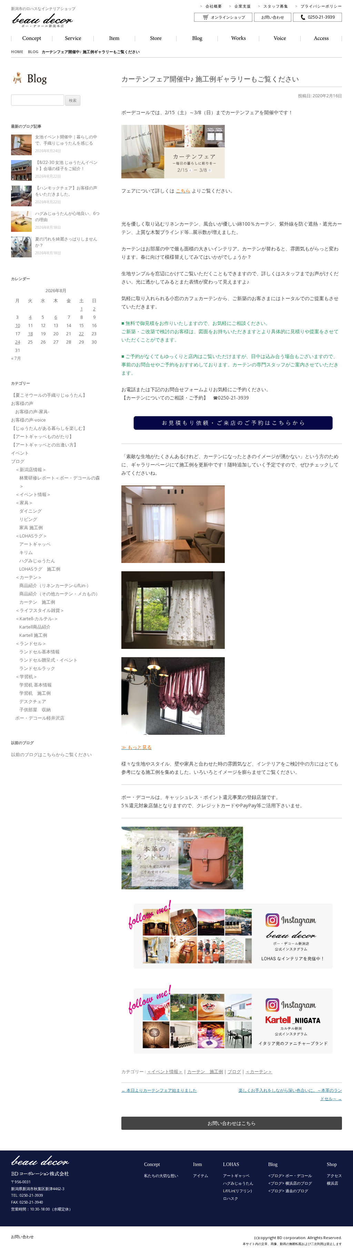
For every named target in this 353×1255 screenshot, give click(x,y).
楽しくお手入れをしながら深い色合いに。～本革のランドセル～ (290, 1094)
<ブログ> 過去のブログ (288, 1190)
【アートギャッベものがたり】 (42, 436)
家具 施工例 (31, 527)
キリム (26, 552)
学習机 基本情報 (35, 685)
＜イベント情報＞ (165, 1071)
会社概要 (213, 6)
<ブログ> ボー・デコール (290, 1175)
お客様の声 (22, 403)
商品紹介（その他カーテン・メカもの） (59, 594)
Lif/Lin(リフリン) (237, 1190)
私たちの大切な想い (161, 1175)
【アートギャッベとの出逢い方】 (44, 445)
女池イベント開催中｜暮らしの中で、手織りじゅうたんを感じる (66, 140)
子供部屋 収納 (35, 709)
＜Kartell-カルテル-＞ (36, 618)
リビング (28, 519)
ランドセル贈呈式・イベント (48, 660)
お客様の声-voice (28, 420)
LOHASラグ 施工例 (39, 569)
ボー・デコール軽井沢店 (39, 718)
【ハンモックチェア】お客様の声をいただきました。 (66, 191)
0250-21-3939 (321, 17)
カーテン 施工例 (205, 1071)
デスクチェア (32, 701)
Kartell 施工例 (33, 635)
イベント (20, 453)
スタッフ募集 (275, 6)
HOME (17, 51)
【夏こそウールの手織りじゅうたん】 (49, 395)
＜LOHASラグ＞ (31, 536)
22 (81, 333)
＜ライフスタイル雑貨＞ (39, 610)
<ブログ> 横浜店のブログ (290, 1183)
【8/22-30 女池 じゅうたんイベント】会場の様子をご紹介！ (66, 165)
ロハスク (230, 1198)
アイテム (200, 1175)
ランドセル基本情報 (39, 652)
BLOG (33, 51)
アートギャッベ (35, 544)
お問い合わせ (272, 17)
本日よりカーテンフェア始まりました (159, 1090)
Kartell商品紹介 (35, 627)
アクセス (334, 1175)
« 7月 (16, 358)
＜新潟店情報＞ (31, 469)
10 (17, 325)
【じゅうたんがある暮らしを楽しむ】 (49, 428)
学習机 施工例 (35, 693)
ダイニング (30, 511)
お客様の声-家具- (32, 411)
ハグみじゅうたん (37, 560)
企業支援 (242, 6)
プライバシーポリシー (321, 6)
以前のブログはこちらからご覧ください (51, 754)
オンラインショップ (228, 17)
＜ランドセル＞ (31, 643)
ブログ (234, 1071)
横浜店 (332, 1183)
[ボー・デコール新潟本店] (40, 1172)
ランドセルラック (37, 668)
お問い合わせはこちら (232, 1123)
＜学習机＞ (26, 676)
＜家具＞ (24, 503)
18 (30, 333)
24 (17, 342)
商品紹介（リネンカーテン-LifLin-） (55, 585)
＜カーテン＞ (258, 1071)
